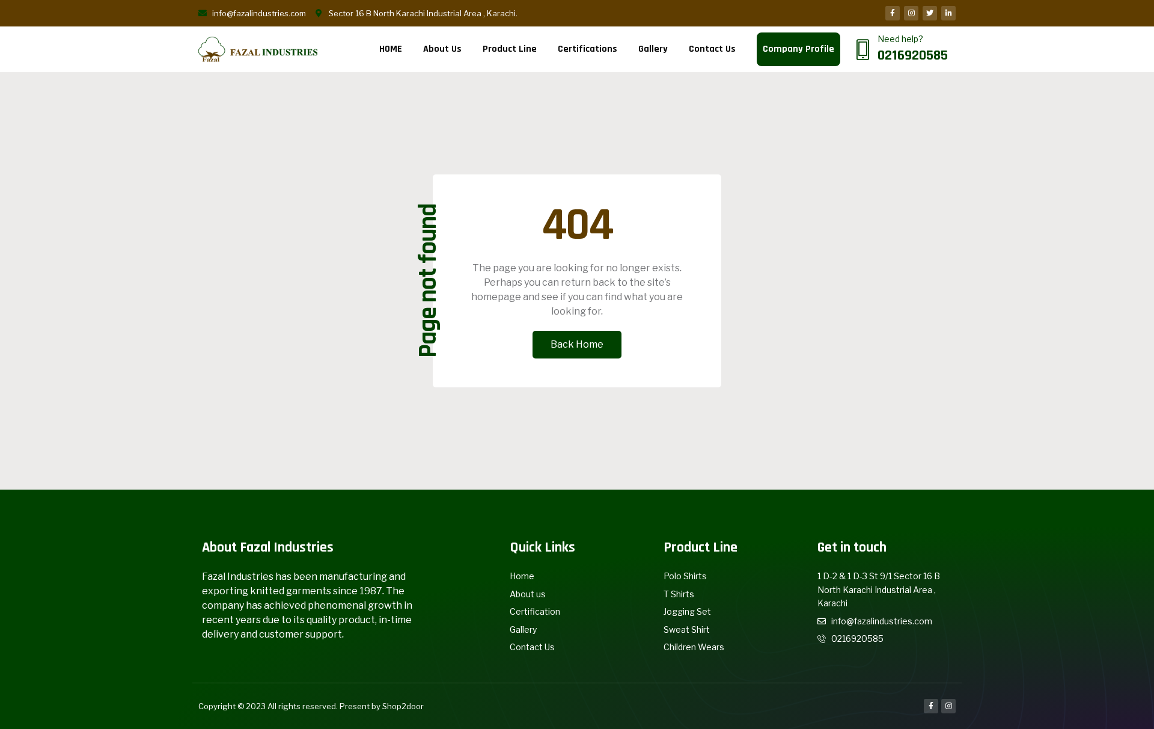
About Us (442, 49)
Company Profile (798, 49)
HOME (390, 49)
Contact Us (712, 49)
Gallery (653, 49)
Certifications (587, 49)
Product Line (510, 49)
